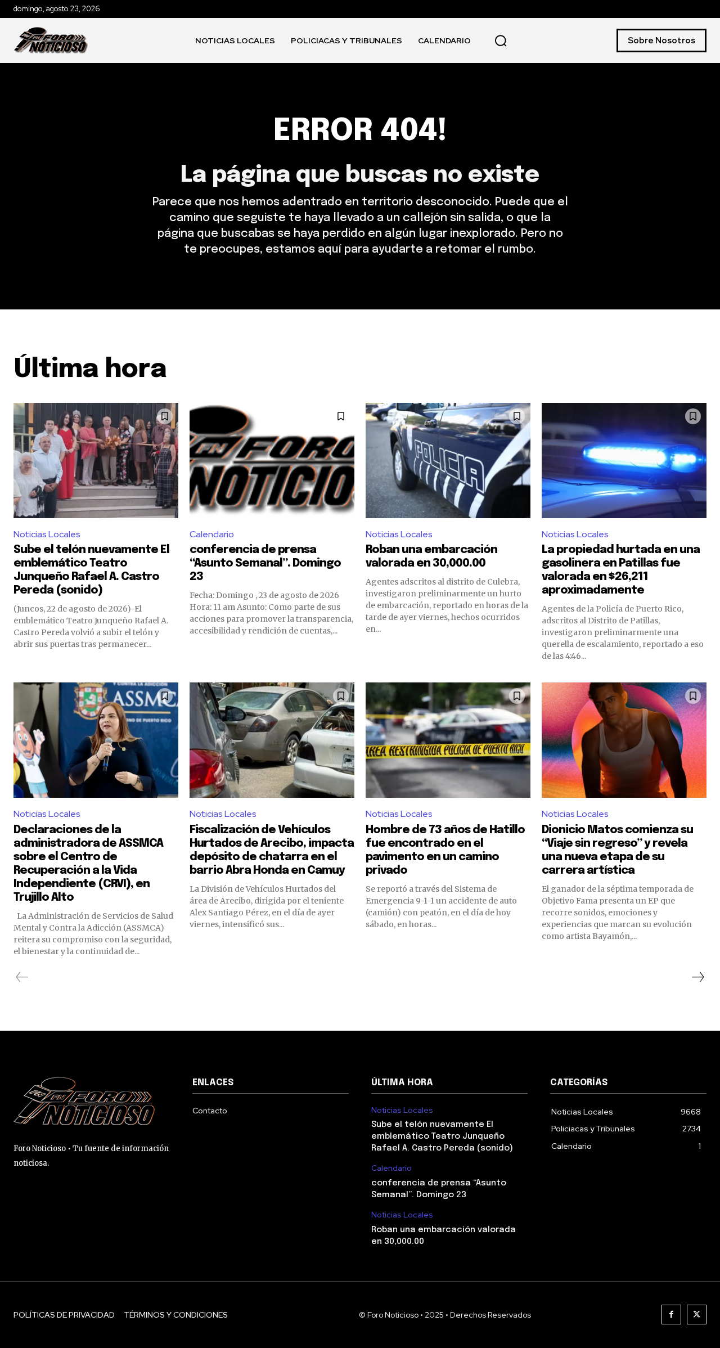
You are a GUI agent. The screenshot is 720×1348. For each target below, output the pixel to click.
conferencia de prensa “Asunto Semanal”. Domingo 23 (265, 563)
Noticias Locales (47, 534)
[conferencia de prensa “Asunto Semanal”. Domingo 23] (272, 460)
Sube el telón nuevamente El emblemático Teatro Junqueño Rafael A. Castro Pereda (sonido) (442, 1136)
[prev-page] (22, 977)
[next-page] (697, 977)
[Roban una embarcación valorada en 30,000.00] (448, 460)
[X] (696, 1314)
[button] (500, 40)
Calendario (212, 534)
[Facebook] (671, 1314)
